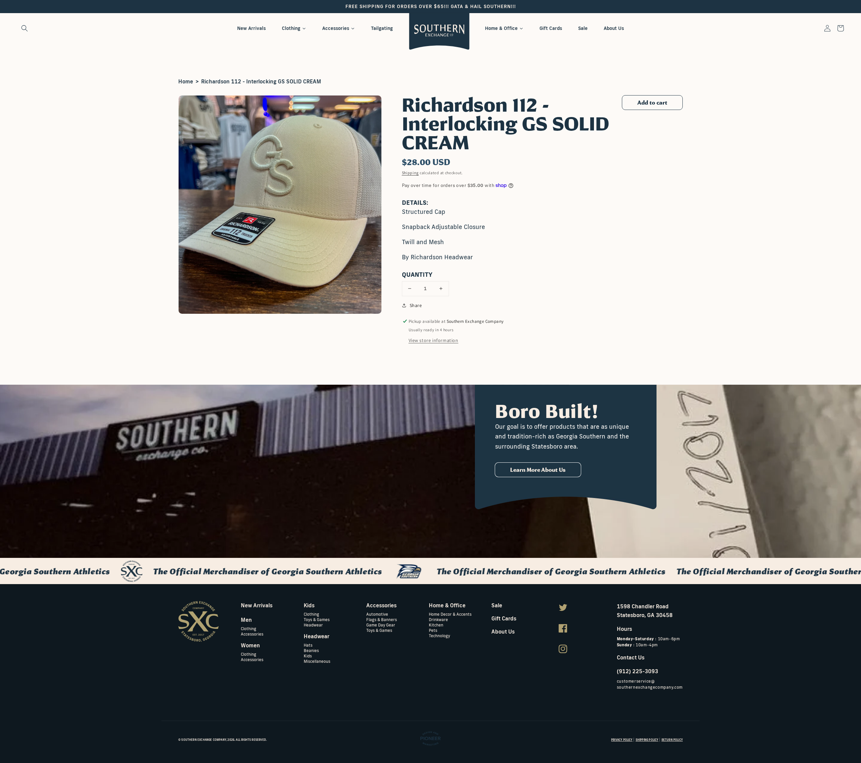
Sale (496, 605)
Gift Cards (503, 618)
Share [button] (416, 305)
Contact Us (630, 657)
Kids (308, 655)
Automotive (377, 614)
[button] (24, 28)
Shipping (410, 172)
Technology (439, 635)
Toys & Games (317, 619)
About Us (503, 631)
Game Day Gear (380, 624)
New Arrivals (256, 605)
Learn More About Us (538, 469)
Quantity (417, 274)
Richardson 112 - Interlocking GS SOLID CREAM (261, 81)
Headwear (313, 624)
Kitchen (436, 624)
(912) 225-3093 (637, 671)
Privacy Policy (622, 739)
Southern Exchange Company (203, 739)
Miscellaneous (317, 661)
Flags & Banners (381, 619)
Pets (433, 630)
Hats (308, 645)
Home (185, 81)
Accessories (252, 634)
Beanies (311, 650)
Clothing (248, 629)
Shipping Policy (647, 739)
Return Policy (672, 739)
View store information (433, 340)
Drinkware (438, 619)
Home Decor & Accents (450, 614)
